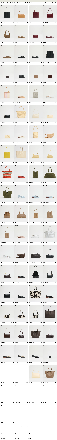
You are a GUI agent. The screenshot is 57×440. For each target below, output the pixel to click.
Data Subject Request (3, 438)
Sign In (49, 2)
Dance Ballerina (17, 142)
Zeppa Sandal (45, 102)
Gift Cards (2, 434)
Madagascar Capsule (12, 2)
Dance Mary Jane (17, 182)
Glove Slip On (16, 302)
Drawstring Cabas (3, 222)
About (7, 2)
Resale (29, 10)
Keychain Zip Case (31, 82)
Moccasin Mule (2, 62)
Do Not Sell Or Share (17, 438)
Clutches (1, 10)
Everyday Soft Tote (3, 202)
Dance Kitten (16, 202)
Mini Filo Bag (45, 162)
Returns (15, 434)
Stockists (15, 433)
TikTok (29, 434)
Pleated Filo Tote (3, 22)
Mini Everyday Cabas (31, 222)
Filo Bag (44, 262)
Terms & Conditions (16, 437)
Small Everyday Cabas (3, 242)
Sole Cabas (30, 142)
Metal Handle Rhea (31, 162)
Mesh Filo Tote (2, 102)
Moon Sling (44, 142)
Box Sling (16, 82)
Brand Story (2, 432)
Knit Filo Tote (30, 102)
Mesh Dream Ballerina (17, 102)
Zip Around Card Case (17, 402)
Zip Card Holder (2, 382)
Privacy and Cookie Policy (31, 437)
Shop (4, 2)
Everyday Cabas (31, 182)
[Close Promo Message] (56, 0)
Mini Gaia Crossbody (31, 42)
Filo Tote (30, 22)
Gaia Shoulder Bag (17, 22)
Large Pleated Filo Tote (46, 62)
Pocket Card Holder (3, 82)
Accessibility (2, 437)
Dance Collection (16, 6)
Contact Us (29, 432)
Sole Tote (16, 122)
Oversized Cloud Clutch (32, 262)
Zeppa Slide (16, 42)
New (1, 2)
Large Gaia (30, 382)
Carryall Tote (45, 242)
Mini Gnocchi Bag (3, 42)
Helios (15, 222)
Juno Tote (16, 162)
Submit (43, 435)
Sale (17, 2)
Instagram (29, 433)
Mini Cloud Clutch (31, 242)
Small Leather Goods (3, 11)
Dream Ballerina (45, 302)
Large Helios (44, 182)
